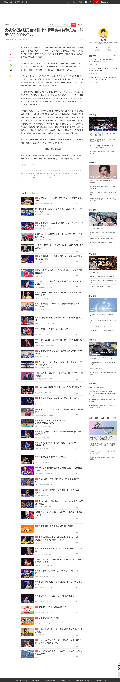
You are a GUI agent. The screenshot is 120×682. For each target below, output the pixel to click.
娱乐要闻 (92, 210)
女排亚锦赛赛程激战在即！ (50, 618)
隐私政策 (64, 680)
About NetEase (35, 680)
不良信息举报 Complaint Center (76, 680)
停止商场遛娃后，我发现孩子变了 (100, 449)
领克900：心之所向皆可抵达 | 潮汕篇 (101, 358)
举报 (82, 39)
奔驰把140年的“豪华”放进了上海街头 (101, 368)
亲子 (90, 418)
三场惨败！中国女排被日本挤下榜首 (54, 329)
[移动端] (68, 2)
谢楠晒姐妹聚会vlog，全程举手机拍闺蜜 (101, 238)
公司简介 (42, 680)
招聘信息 (53, 680)
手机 (114, 418)
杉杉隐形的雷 (94, 272)
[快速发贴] (11, 49)
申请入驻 (80, 24)
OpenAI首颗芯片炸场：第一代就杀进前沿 (102, 330)
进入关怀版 (24, 2)
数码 (108, 418)
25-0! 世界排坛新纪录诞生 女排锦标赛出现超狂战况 (60, 387)
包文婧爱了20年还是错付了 (98, 228)
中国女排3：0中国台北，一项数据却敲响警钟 (57, 596)
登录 (97, 2)
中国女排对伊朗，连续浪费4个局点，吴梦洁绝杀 (59, 398)
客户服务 (59, 680)
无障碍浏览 (17, 2)
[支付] (86, 2)
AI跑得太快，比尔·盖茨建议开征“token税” (102, 276)
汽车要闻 (92, 340)
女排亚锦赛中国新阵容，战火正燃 (53, 457)
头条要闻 (92, 162)
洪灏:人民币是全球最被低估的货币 (100, 286)
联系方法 (47, 680)
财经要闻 (92, 254)
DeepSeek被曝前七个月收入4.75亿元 (101, 326)
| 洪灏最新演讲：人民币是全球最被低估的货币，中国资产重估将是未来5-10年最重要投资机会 (102, 393)
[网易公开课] (74, 2)
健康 (96, 418)
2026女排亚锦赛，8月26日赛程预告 (53, 607)
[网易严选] (80, 2)
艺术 (102, 418)
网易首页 (6, 2)
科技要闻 (92, 296)
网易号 (12, 24)
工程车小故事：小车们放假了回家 (100, 453)
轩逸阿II (24, 39)
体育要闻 (92, 115)
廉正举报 (87, 680)
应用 (11, 2)
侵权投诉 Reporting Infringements (98, 680)
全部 (115, 55)
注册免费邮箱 (104, 2)
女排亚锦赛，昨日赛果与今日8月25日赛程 (56, 526)
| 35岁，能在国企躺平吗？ (98, 387)
